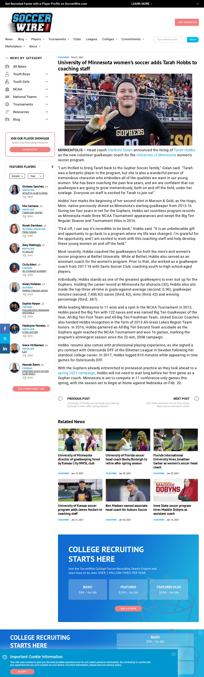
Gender (16, 176)
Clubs (77, 39)
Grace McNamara (33, 345)
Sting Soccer (30, 332)
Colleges (108, 39)
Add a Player (128, 608)
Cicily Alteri (29, 264)
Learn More (30, 149)
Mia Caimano (30, 206)
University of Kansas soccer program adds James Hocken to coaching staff (80, 509)
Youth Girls (21, 82)
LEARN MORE (140, 4)
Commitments (131, 39)
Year (32, 176)
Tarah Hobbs (184, 150)
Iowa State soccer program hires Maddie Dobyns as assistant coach (172, 509)
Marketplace (13, 46)
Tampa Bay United (32, 212)
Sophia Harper (31, 303)
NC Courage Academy (34, 271)
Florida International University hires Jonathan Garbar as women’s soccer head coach (175, 461)
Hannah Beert (31, 364)
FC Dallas (27, 251)
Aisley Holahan (32, 284)
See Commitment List (31, 389)
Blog (21, 39)
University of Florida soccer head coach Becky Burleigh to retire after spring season (126, 459)
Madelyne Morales (34, 325)
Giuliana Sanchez (33, 186)
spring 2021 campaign (76, 373)
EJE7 (24, 352)
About (33, 46)
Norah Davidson (32, 225)
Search (193, 39)
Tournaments (57, 39)
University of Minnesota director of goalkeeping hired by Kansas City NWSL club (79, 459)
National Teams (25, 97)
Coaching (63, 57)
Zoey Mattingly (31, 245)
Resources (21, 112)
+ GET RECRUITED (187, 22)
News (9, 39)
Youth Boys (21, 74)
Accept (22, 671)
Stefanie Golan (120, 150)
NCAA (17, 89)
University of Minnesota (156, 155)
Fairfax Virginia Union (35, 290)
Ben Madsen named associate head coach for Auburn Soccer (127, 507)
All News (19, 66)
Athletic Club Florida (35, 193)
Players (36, 39)
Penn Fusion (29, 232)
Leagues (91, 39)
